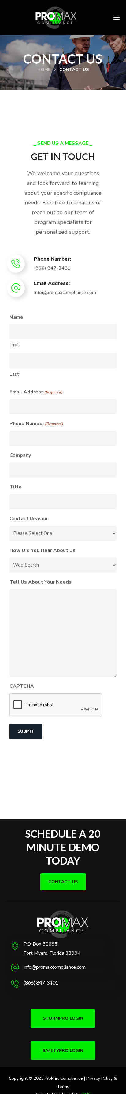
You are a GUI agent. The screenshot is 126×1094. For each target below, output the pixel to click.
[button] (63, 881)
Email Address (35, 392)
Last (14, 374)
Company (20, 455)
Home (43, 70)
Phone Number (36, 423)
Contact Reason (28, 518)
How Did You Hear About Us (42, 550)
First (14, 345)
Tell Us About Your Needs (40, 582)
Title (15, 487)
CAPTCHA (21, 686)
